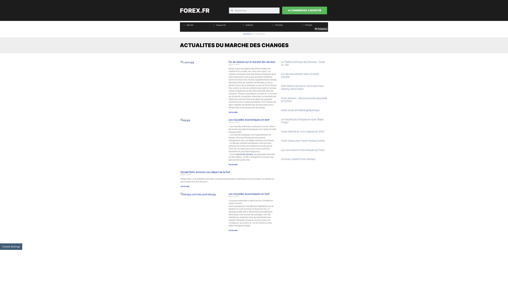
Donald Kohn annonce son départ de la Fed (205, 172)
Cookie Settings (11, 246)
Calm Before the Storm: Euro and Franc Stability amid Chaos (302, 87)
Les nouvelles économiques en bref (249, 119)
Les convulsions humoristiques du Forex (303, 150)
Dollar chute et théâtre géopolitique (300, 110)
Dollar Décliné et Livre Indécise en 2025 (302, 131)
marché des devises (244, 154)
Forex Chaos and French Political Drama (303, 140)
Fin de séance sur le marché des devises (252, 62)
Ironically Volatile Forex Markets (298, 159)
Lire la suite (233, 112)
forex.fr (195, 10)
